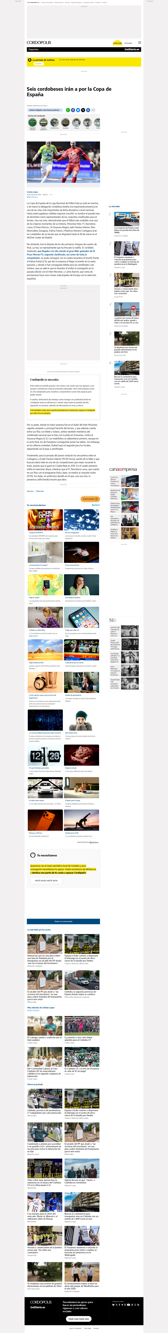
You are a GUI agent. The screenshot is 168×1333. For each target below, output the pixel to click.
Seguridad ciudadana (76, 2)
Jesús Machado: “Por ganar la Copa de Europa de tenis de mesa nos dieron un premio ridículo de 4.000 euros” (115, 671)
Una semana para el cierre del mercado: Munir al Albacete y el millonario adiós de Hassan (42, 1216)
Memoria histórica (59, 2)
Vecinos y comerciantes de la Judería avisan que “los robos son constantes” (44, 1250)
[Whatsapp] (68, 110)
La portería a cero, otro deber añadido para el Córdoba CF (78, 1038)
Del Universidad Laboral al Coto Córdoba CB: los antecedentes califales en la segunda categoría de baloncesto (44, 1072)
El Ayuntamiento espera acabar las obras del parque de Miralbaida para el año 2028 (82, 1286)
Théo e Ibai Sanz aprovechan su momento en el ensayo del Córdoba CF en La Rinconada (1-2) (44, 1182)
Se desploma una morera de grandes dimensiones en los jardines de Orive (44, 1284)
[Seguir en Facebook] (119, 1305)
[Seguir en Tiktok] (132, 1305)
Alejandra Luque (33, 1154)
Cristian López (32, 192)
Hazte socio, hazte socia (46, 881)
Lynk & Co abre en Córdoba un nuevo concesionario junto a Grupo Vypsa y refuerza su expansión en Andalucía (115, 481)
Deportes (34, 49)
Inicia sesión (128, 43)
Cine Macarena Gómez (88, 2)
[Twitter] (83, 110)
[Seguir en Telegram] (122, 1305)
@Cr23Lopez (33, 197)
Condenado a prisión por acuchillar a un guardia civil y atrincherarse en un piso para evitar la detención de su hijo (44, 1147)
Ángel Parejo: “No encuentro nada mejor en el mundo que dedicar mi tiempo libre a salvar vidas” (115, 684)
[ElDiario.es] (131, 49)
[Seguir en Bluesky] (113, 1305)
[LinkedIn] (88, 110)
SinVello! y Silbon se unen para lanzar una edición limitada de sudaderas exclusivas (114, 534)
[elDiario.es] (43, 1307)
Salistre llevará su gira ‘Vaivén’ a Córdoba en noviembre (80, 1181)
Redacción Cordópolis (34, 966)
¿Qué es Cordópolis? (75, 1328)
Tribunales (67, 2)
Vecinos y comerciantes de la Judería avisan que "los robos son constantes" (126, 291)
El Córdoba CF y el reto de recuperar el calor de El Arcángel (82, 1069)
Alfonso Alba (84, 963)
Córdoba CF (98, 2)
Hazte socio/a (117, 43)
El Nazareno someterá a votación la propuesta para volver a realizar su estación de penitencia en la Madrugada (81, 1251)
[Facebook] (73, 110)
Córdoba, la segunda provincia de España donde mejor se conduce (80, 993)
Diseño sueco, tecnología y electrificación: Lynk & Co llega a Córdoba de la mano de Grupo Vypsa (115, 507)
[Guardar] (93, 110)
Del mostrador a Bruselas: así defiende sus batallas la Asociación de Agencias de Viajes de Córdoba (115, 520)
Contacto (96, 1328)
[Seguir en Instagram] (125, 1305)
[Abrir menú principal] (139, 42)
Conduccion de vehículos (47, 2)
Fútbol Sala (40, 491)
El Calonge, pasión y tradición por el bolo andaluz (44, 1038)
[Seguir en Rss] (138, 1305)
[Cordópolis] (43, 1302)
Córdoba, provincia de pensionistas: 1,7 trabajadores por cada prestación (44, 1111)
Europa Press (32, 1255)
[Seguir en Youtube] (128, 1305)
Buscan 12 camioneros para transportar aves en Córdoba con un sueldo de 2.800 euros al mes (81, 1216)
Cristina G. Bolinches (71, 963)
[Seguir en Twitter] (117, 1305)
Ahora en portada (35, 1084)
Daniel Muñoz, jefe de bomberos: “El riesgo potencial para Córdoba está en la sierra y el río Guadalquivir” (115, 645)
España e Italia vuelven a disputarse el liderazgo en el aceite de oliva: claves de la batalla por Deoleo (81, 958)
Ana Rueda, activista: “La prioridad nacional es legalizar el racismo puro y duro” (115, 658)
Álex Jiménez (31, 1188)
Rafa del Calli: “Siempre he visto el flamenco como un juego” (115, 631)
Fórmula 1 (104, 2)
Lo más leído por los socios (39, 930)
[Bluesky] (78, 110)
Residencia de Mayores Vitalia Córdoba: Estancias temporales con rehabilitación (115, 494)
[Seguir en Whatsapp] (135, 1305)
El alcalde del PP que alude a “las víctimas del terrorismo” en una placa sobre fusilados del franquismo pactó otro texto (44, 995)
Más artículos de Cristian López (41, 1007)
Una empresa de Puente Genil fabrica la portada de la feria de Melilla (126, 230)
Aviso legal (87, 1328)
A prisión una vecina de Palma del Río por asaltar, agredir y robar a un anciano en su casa (126, 320)
